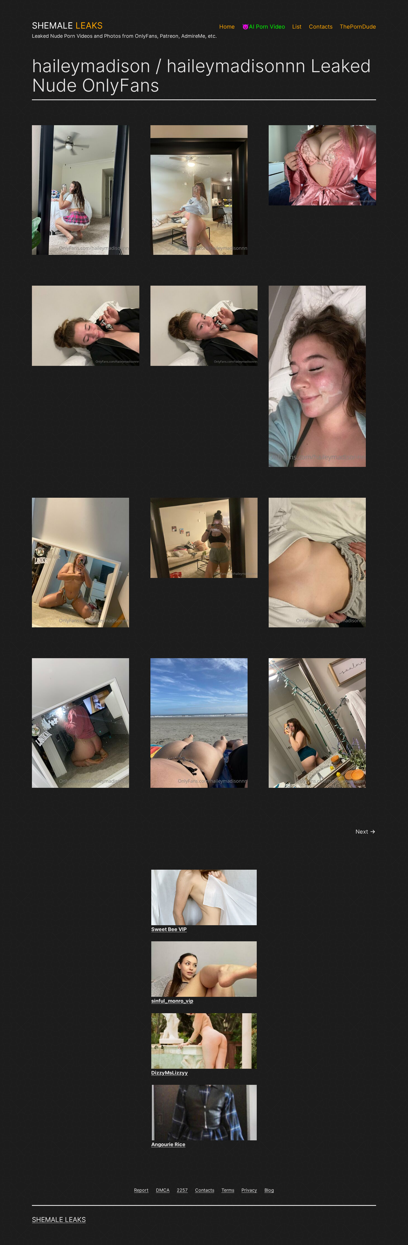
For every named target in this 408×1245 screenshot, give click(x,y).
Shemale (67, 25)
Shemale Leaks (59, 1220)
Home (227, 26)
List (296, 26)
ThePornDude (358, 26)
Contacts (321, 26)
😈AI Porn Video (263, 26)
